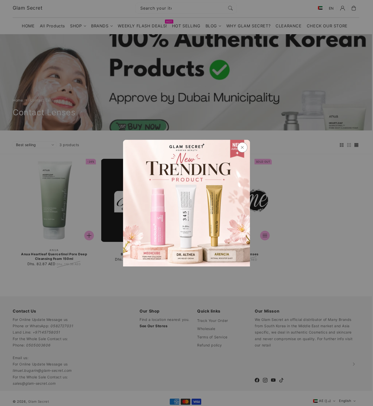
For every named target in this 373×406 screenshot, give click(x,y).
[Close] (242, 147)
